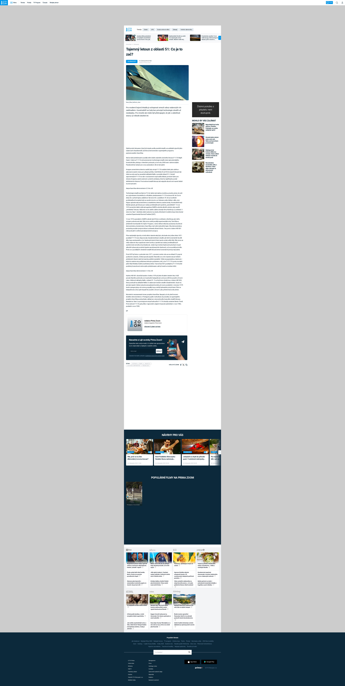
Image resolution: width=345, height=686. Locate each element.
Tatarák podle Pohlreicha (181, 644)
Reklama (130, 666)
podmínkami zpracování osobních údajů (154, 355)
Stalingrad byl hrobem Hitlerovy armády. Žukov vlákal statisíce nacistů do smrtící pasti (212, 153)
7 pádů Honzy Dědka (150, 644)
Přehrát (131, 496)
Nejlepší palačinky (180, 646)
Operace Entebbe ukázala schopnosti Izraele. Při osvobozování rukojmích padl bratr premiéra (184, 575)
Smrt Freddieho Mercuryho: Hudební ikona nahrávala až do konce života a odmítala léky (166, 458)
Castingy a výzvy (153, 666)
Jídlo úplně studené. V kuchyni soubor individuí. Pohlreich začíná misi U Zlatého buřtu (160, 574)
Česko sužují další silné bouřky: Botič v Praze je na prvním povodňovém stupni (136, 574)
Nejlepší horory (158, 641)
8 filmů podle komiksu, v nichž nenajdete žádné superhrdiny (135, 615)
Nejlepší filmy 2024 (146, 641)
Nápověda (151, 674)
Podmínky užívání (132, 671)
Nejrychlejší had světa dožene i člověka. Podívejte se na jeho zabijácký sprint (212, 127)
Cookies (130, 674)
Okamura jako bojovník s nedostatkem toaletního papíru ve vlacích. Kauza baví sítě (136, 583)
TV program (167, 641)
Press (150, 663)
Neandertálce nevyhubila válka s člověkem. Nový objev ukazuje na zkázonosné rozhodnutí (211, 167)
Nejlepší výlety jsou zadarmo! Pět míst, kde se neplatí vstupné (183, 606)
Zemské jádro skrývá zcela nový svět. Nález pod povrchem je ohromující (212, 140)
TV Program (36, 2)
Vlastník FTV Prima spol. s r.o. (135, 677)
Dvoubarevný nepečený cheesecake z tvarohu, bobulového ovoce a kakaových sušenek (207, 574)
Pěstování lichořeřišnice (204, 644)
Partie (183, 641)
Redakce (151, 677)
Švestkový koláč (192, 646)
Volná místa (131, 663)
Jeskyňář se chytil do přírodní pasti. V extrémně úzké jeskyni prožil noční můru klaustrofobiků (194, 458)
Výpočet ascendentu (154, 646)
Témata (23, 2)
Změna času (176, 641)
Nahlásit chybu (132, 680)
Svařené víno (169, 644)
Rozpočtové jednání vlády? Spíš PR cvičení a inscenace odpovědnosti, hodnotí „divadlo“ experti (137, 565)
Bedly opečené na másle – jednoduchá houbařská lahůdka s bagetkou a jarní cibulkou (207, 583)
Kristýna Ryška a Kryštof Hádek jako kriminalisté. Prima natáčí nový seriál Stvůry (159, 583)
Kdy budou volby (196, 641)
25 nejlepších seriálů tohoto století (137, 605)
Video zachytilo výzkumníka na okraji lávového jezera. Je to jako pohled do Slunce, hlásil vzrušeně (183, 583)
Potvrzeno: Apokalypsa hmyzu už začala (183, 564)
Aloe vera (193, 644)
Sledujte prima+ (54, 2)
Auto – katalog (137, 644)
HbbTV (130, 669)
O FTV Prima (131, 660)
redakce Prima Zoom (145, 62)
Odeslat (159, 351)
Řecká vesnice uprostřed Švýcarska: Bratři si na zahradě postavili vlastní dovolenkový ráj (183, 616)
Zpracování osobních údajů (155, 671)
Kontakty (151, 669)
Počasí (188, 641)
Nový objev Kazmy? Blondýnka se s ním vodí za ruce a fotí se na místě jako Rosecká (160, 624)
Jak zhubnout (135, 641)
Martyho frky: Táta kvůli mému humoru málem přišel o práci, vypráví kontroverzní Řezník (159, 607)
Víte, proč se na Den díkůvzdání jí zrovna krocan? (137, 458)
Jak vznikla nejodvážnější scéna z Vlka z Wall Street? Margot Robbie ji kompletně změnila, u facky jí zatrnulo (136, 625)
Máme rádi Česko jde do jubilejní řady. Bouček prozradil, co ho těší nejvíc (160, 565)
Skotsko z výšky (132, 499)
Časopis (45, 2)
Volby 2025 (160, 644)
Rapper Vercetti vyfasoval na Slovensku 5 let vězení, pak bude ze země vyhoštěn (161, 616)
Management (152, 660)
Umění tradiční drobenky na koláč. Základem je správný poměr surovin (184, 623)
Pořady (29, 2)
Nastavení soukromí (154, 680)
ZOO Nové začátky (208, 641)
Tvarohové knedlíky (167, 646)
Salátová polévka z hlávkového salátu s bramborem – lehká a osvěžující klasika (206, 565)
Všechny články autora (152, 326)
